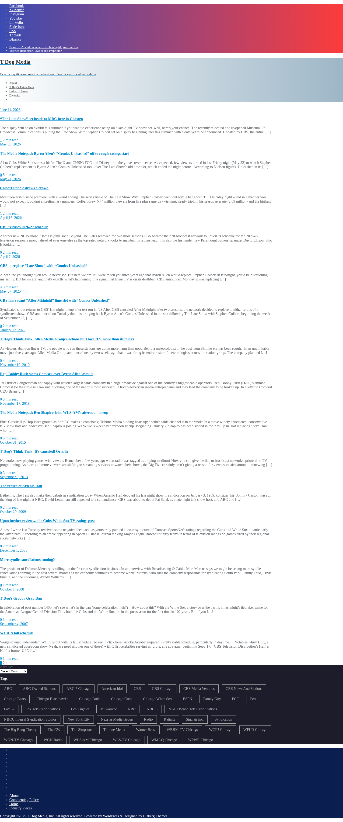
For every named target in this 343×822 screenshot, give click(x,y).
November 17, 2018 (15, 403)
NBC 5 (152, 709)
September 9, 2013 (14, 477)
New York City (78, 719)
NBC (132, 709)
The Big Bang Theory (20, 730)
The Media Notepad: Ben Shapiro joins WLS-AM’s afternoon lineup (54, 412)
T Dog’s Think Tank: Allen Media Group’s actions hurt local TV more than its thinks (67, 339)
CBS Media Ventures (199, 689)
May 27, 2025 (10, 291)
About (14, 796)
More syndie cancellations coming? (27, 560)
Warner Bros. (146, 730)
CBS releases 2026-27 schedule (24, 227)
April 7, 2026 (10, 257)
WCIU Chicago (220, 730)
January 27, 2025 (12, 330)
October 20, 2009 (13, 512)
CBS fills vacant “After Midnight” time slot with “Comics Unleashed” (55, 300)
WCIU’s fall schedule (16, 633)
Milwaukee (108, 709)
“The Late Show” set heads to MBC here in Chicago (41, 119)
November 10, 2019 (15, 365)
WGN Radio (53, 740)
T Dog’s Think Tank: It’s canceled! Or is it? (34, 451)
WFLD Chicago (255, 730)
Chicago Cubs (121, 699)
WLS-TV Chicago (126, 740)
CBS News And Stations (244, 689)
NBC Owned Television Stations (192, 709)
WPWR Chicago (200, 740)
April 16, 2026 (11, 218)
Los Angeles (80, 709)
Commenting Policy (24, 800)
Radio (148, 719)
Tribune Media (114, 730)
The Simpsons (81, 730)
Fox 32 (9, 709)
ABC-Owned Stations (39, 689)
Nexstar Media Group (117, 719)
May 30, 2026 (10, 144)
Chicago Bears (15, 699)
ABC (8, 689)
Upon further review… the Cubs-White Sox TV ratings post (47, 521)
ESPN (187, 699)
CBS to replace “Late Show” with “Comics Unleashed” (43, 266)
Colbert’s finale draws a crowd (24, 188)
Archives (6, 667)
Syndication (223, 719)
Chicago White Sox (157, 699)
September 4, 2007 (14, 624)
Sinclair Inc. (195, 719)
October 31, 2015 (13, 442)
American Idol (112, 689)
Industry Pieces (20, 808)
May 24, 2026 (10, 179)
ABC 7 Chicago (78, 689)
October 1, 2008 (12, 589)
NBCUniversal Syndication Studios (30, 719)
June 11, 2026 (10, 110)
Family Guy (212, 699)
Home (13, 804)
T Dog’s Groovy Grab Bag (21, 598)
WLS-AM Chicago (88, 740)
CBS (137, 689)
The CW (54, 730)
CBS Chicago (162, 689)
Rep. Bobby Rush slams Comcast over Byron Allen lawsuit (46, 374)
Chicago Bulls (89, 699)
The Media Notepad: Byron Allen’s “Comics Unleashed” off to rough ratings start (64, 153)
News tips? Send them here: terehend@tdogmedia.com (43, 47)
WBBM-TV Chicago (182, 730)
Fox (253, 699)
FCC (235, 699)
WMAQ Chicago (164, 740)
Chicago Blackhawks (52, 699)
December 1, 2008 (13, 550)
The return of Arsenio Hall (21, 486)
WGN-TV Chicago (18, 740)
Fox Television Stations (42, 709)
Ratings (169, 719)
